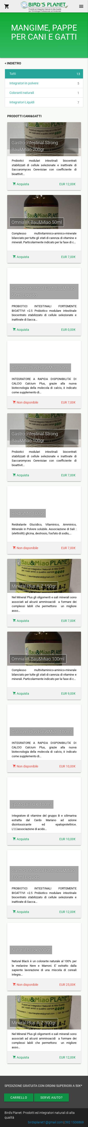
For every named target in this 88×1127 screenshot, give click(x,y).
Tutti (44, 74)
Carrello (18, 1097)
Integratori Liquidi (44, 102)
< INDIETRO (13, 63)
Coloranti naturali (44, 93)
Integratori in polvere (44, 83)
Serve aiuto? (51, 1097)
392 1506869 (74, 1122)
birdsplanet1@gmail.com (45, 1122)
